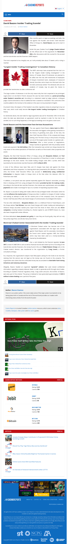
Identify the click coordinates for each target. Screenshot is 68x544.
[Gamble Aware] (43, 540)
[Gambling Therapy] (59, 540)
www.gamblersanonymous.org (37, 522)
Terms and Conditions (50, 499)
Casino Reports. (16, 540)
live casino (31, 311)
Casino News (7, 21)
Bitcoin (35, 419)
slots (59, 308)
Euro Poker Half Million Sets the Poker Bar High (29, 341)
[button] (59, 349)
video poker (21, 311)
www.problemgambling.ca (21, 522)
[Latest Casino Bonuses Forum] (41, 488)
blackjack (14, 311)
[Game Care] (35, 540)
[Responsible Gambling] (51, 540)
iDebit (34, 396)
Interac (35, 385)
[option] (34, 336)
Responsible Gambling (56, 504)
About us (29, 499)
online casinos (32, 308)
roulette (8, 311)
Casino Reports (10, 308)
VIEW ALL (60, 380)
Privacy (61, 499)
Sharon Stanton (23, 26)
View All (60, 431)
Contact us (37, 499)
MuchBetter (36, 407)
